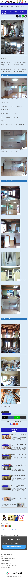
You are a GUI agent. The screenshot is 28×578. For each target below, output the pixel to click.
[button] (25, 16)
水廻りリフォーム (6, 411)
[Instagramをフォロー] (11, 424)
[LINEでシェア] (23, 16)
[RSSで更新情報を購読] (16, 424)
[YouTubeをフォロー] (14, 424)
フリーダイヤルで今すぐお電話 (14, 546)
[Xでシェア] (17, 16)
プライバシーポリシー (13, 529)
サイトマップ (4, 529)
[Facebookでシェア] (20, 16)
